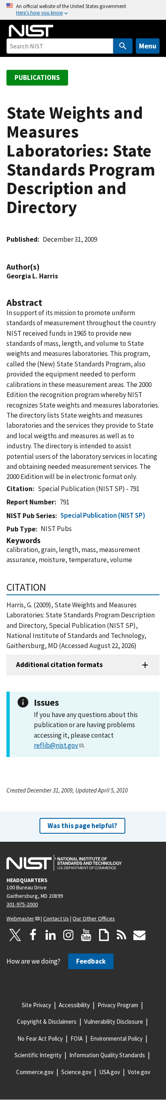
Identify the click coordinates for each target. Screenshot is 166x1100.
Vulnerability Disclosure (113, 1021)
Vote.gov (139, 1072)
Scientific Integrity (38, 1055)
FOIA (77, 1038)
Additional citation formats (59, 664)
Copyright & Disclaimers (47, 1021)
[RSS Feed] (122, 935)
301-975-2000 (22, 904)
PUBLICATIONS (37, 77)
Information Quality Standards (107, 1055)
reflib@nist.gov (56, 745)
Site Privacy (36, 1005)
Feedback (91, 961)
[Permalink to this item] (43, 267)
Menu (147, 45)
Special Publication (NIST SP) (102, 515)
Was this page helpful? (82, 825)
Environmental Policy (116, 1038)
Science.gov (76, 1072)
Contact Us (56, 918)
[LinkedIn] (51, 935)
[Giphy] (104, 935)
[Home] (31, 30)
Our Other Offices (94, 918)
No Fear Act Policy (40, 1038)
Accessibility (74, 1005)
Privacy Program (118, 1005)
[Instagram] (68, 935)
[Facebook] (33, 935)
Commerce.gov (35, 1072)
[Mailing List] (139, 935)
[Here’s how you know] (83, 10)
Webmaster (20, 918)
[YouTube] (86, 935)
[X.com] (15, 935)
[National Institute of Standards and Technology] (64, 863)
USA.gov (109, 1072)
